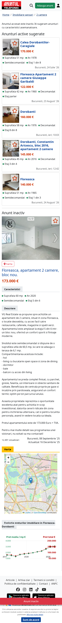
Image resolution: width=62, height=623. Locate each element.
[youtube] (44, 589)
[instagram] (24, 589)
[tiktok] (37, 589)
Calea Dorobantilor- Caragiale (35, 44)
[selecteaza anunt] (14, 43)
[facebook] (18, 589)
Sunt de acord (31, 619)
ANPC (54, 583)
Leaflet (27, 512)
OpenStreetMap (40, 512)
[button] (31, 481)
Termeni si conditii (44, 580)
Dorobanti (28, 112)
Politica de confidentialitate (20, 583)
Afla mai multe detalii (35, 614)
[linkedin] (31, 589)
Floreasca (27, 179)
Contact (43, 583)
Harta (7, 449)
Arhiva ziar (24, 580)
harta (9, 264)
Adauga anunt (45, 5)
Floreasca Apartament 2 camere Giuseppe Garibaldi (38, 78)
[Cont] (58, 5)
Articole (10, 580)
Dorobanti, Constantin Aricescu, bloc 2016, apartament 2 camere (37, 145)
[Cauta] (31, 5)
